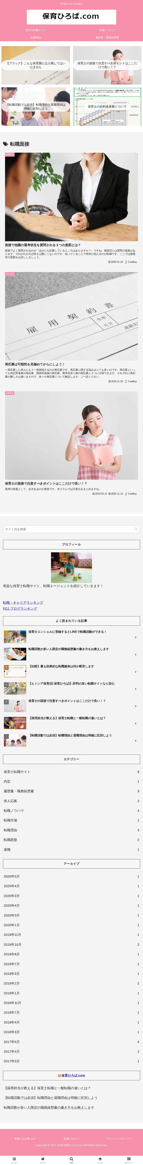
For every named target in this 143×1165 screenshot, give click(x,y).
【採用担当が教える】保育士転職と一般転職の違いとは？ (47, 1088)
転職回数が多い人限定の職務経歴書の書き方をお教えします (49, 1107)
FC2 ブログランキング (20, 608)
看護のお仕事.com (25, 1138)
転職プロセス (71, 1138)
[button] (136, 529)
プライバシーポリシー (118, 1138)
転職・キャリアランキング (23, 603)
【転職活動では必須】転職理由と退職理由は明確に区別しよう (51, 1098)
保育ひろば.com (73, 1075)
